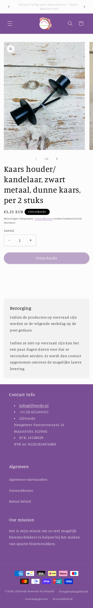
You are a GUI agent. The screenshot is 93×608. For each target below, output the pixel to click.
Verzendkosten (43, 218)
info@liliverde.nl (34, 405)
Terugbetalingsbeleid (73, 591)
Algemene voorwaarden (28, 479)
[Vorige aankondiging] (9, 7)
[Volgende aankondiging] (84, 7)
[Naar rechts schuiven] (57, 159)
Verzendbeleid (63, 599)
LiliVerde (20, 591)
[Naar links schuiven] (36, 159)
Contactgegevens (36, 599)
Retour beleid (20, 501)
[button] (10, 23)
